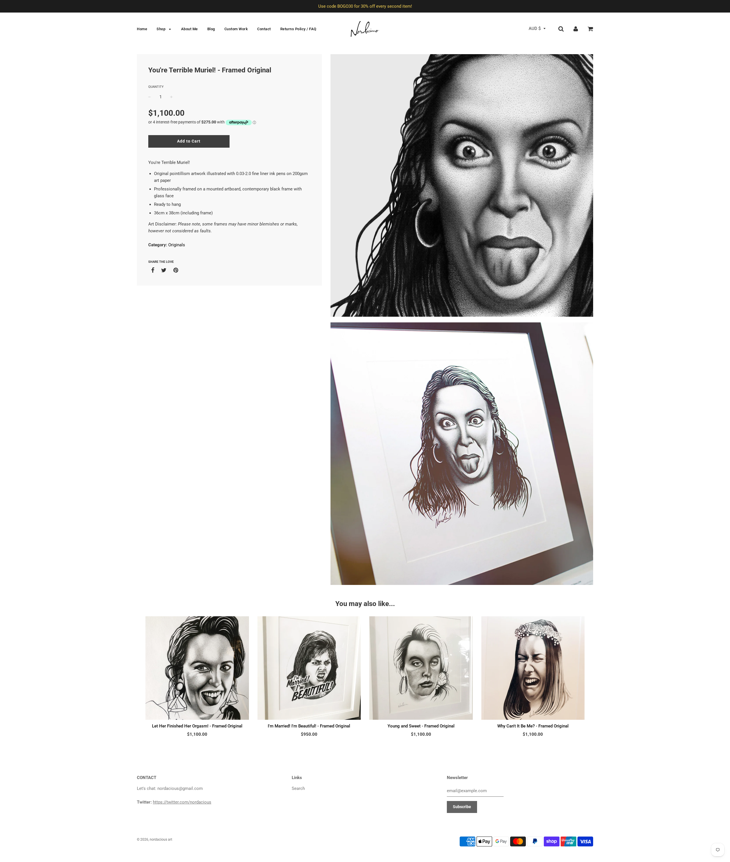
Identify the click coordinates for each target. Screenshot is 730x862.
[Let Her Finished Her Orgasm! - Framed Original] (197, 668)
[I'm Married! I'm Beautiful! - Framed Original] (309, 668)
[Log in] (575, 28)
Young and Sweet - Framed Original (421, 726)
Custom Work (236, 29)
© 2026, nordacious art (154, 839)
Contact (264, 29)
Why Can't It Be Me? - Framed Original (533, 726)
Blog (211, 29)
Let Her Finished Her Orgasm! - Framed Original (197, 726)
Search (298, 788)
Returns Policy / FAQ (298, 29)
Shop (162, 29)
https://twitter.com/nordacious (182, 802)
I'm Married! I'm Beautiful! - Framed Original (309, 726)
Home (142, 29)
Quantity (156, 87)
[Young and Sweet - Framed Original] (421, 668)
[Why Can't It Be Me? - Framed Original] (533, 668)
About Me (189, 29)
